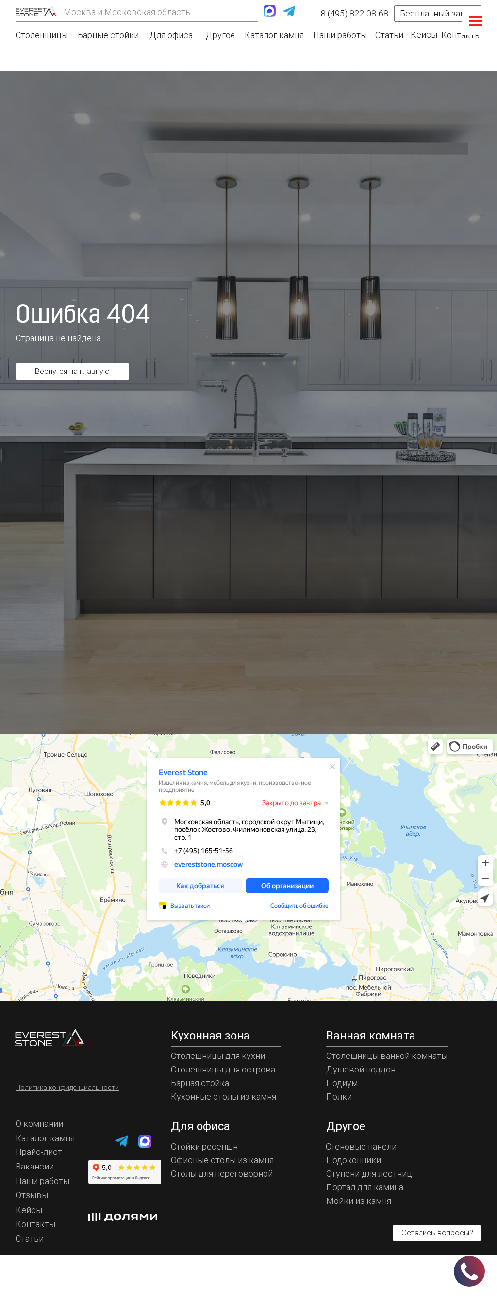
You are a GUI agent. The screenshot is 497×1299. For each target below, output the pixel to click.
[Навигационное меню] (475, 21)
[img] (36, 11)
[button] (437, 13)
